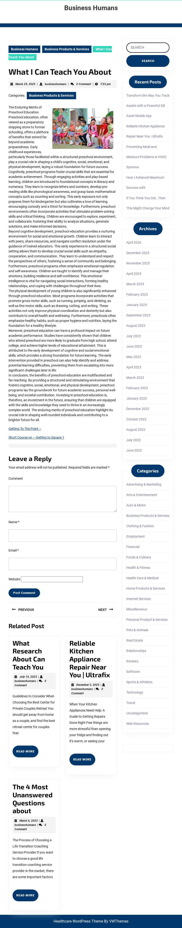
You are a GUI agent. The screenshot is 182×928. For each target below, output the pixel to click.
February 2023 (137, 388)
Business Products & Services (67, 49)
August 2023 (135, 326)
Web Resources (137, 723)
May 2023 (133, 357)
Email (14, 550)
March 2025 (135, 284)
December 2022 (137, 409)
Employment (135, 536)
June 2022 (134, 450)
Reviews (132, 661)
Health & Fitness (138, 568)
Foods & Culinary (138, 557)
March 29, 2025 (25, 84)
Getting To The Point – (25, 429)
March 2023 (135, 378)
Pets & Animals (137, 630)
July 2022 (133, 440)
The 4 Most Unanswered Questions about (33, 799)
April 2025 (133, 274)
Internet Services (138, 599)
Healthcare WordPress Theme (78, 921)
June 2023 (134, 346)
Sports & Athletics (139, 682)
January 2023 (136, 398)
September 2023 (138, 315)
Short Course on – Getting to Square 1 (36, 437)
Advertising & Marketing (143, 484)
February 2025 (137, 294)
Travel (130, 703)
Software (133, 671)
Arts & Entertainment (141, 495)
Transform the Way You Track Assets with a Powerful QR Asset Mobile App (147, 106)
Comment (16, 478)
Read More (27, 753)
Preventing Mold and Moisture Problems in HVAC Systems (146, 157)
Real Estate (134, 640)
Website (14, 579)
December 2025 (137, 253)
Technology (134, 692)
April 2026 (133, 242)
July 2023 (133, 336)
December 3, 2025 (87, 684)
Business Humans (91, 8)
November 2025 (138, 263)
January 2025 (136, 305)
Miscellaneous (136, 609)
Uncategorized (137, 713)
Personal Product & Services (147, 620)
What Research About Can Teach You (29, 655)
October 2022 (136, 419)
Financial (133, 547)
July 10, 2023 (28, 676)
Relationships (136, 651)
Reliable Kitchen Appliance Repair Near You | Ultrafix (89, 659)
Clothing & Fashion (140, 526)
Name (14, 522)
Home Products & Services (145, 588)
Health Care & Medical (142, 578)
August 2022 (135, 430)
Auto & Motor (136, 505)
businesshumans (55, 84)
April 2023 (133, 367)
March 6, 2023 (28, 820)
